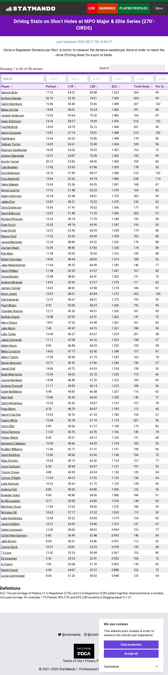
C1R (71, 86)
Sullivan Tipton (10, 144)
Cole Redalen (9, 167)
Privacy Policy (95, 661)
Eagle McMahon (11, 391)
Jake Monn (8, 328)
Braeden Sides (10, 495)
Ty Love (6, 552)
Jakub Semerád (11, 340)
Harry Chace (9, 322)
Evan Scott (8, 224)
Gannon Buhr (9, 92)
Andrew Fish (9, 489)
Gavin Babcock (10, 213)
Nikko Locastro (10, 351)
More (159, 8)
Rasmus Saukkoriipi (14, 150)
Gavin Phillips (9, 270)
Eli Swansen (9, 558)
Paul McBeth (9, 127)
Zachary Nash (10, 247)
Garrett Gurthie (11, 414)
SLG (115, 86)
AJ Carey (7, 564)
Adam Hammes (11, 196)
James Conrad (10, 288)
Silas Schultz (9, 460)
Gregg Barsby (10, 276)
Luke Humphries (11, 518)
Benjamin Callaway (13, 443)
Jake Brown (8, 541)
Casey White (9, 420)
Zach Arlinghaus (11, 403)
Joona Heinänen (11, 380)
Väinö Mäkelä (9, 184)
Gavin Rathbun (10, 455)
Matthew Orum (11, 506)
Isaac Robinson (11, 121)
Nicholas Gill (9, 512)
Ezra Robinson (10, 173)
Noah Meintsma (11, 374)
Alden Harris (9, 345)
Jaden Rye (8, 201)
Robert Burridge (11, 259)
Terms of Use (72, 661)
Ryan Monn (8, 409)
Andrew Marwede (12, 155)
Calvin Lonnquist (12, 529)
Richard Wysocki (12, 219)
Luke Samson (10, 483)
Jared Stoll (8, 368)
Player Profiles (134, 8)
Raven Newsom (11, 363)
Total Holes (142, 86)
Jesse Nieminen (11, 242)
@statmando (71, 635)
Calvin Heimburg (11, 104)
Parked (51, 86)
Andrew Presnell (11, 386)
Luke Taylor (8, 334)
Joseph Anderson (12, 115)
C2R (93, 86)
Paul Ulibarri (8, 305)
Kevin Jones (9, 293)
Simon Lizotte (10, 190)
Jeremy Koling (10, 524)
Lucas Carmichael (13, 575)
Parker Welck (9, 437)
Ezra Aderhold (10, 178)
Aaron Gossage (11, 132)
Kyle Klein (7, 253)
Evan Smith (8, 230)
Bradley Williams (11, 449)
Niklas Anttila (9, 109)
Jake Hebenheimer (13, 265)
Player (5, 86)
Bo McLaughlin (10, 501)
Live (92, 8)
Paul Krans (8, 138)
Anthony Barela (11, 98)
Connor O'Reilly (10, 478)
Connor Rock (9, 547)
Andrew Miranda (11, 282)
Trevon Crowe (10, 472)
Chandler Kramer (12, 311)
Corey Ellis (7, 426)
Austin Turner (10, 161)
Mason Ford (8, 236)
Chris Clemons (10, 432)
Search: (104, 68)
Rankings (107, 8)
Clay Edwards (10, 299)
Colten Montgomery (14, 535)
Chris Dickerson (11, 207)
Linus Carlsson (10, 466)
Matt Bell (7, 397)
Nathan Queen (10, 316)
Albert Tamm (9, 357)
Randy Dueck (9, 570)
